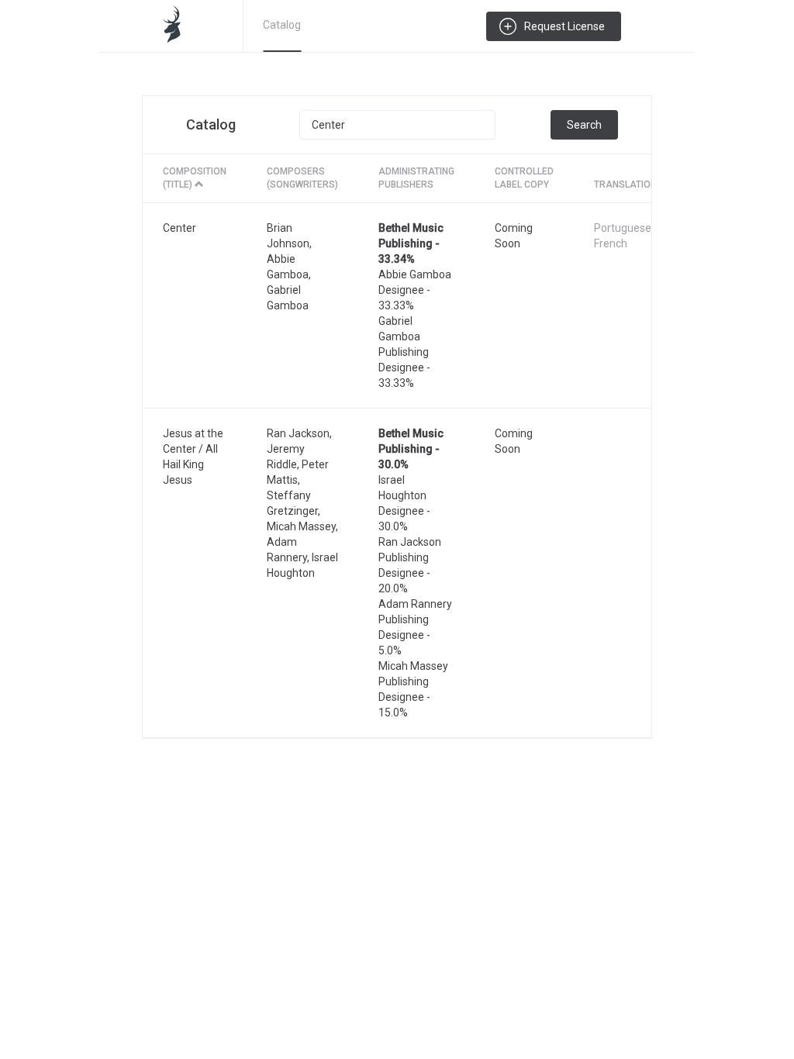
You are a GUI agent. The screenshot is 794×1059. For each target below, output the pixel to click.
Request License (564, 26)
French (610, 243)
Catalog (282, 25)
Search (584, 125)
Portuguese (622, 228)
